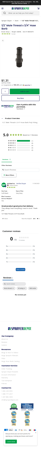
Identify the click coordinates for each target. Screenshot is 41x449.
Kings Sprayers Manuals (9, 355)
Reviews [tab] (5, 159)
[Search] (4, 13)
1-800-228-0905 (7, 391)
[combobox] (20, 13)
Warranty (4, 378)
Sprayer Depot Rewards (9, 372)
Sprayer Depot (6, 21)
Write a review (20, 269)
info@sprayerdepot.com (9, 400)
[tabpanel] (20, 299)
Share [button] (6, 218)
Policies (4, 383)
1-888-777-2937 (7, 394)
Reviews (4, 342)
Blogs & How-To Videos (9, 353)
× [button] (35, 432)
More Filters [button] (9, 175)
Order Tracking (6, 369)
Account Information (8, 375)
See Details (20, 109)
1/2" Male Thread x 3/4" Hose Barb (12, 214)
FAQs (3, 358)
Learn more (11, 442)
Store (17, 21)
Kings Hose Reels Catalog (10, 361)
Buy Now (20, 98)
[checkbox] (33, 288)
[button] (2, 8)
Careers (4, 345)
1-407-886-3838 (7, 397)
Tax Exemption (6, 381)
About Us (4, 339)
